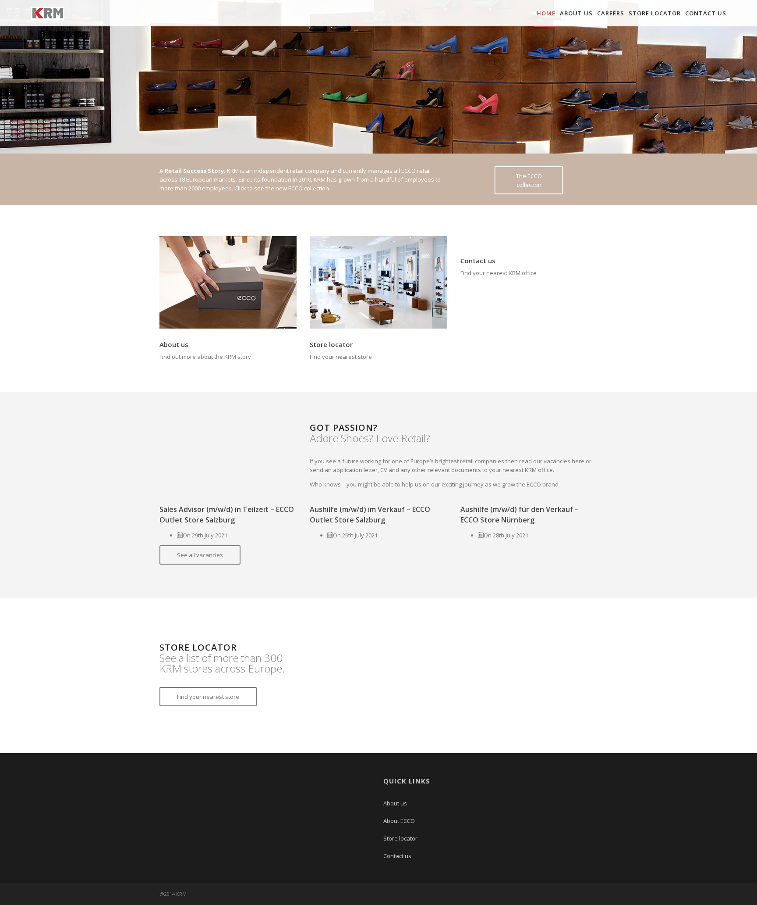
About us (576, 13)
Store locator (655, 13)
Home (546, 13)
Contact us (705, 13)
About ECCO (399, 821)
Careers (610, 13)
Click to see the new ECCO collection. (282, 188)
